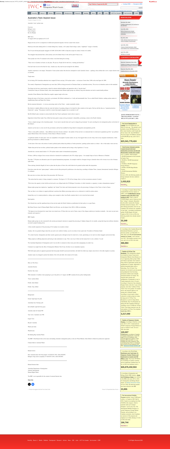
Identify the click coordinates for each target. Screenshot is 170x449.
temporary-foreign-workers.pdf (132, 345)
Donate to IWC (138, 4)
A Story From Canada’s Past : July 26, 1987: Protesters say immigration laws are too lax (100, 11)
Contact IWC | (127, 4)
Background (68, 13)
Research (77, 13)
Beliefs (51, 13)
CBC (100, 13)
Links (106, 13)
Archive (86, 13)
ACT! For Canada (116, 13)
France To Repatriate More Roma (110, 389)
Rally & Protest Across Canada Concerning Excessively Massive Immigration (128, 33)
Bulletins (58, 13)
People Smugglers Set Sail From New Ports (39, 389)
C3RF (136, 13)
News (93, 13)
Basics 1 (43, 13)
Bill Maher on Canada (125, 54)
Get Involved (127, 13)
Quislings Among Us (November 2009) (129, 71)
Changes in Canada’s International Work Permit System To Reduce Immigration (129, 65)
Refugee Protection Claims (133, 382)
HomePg (34, 13)
